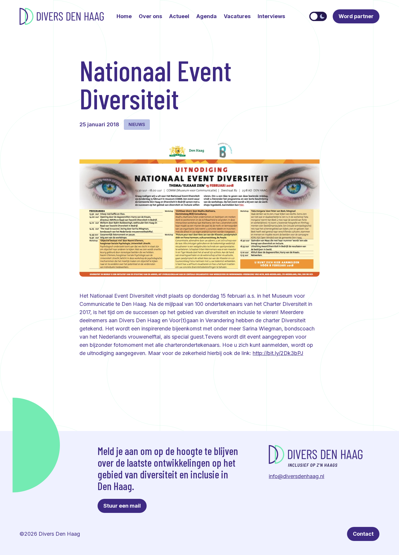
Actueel (179, 16)
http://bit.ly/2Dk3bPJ (278, 353)
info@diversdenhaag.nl (296, 476)
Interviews (271, 16)
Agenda (206, 16)
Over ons (150, 16)
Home (124, 16)
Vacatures (237, 16)
